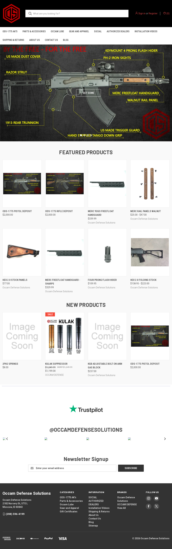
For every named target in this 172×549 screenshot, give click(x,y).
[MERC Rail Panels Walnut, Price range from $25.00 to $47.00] (150, 183)
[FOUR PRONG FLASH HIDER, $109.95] (107, 252)
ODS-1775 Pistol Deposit (17, 211)
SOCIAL (98, 31)
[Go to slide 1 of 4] (3, 89)
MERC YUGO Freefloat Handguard (101, 213)
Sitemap (93, 525)
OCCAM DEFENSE (127, 504)
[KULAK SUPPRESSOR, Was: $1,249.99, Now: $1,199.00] (65, 336)
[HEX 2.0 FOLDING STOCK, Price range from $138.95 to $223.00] (150, 252)
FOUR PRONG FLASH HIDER (102, 279)
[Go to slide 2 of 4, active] (84, 135)
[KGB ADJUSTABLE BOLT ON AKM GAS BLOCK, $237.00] (107, 336)
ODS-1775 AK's (10, 31)
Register (153, 13)
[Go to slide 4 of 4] (91, 135)
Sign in (141, 13)
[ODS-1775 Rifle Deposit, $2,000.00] (65, 183)
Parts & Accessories (34, 31)
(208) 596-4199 (15, 514)
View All (121, 508)
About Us (34, 40)
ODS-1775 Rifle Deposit (59, 211)
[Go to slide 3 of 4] (169, 89)
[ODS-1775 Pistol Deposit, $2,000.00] (22, 183)
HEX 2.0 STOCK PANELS (15, 279)
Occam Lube (57, 31)
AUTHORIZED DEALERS (118, 31)
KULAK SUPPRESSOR (56, 363)
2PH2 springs (10, 363)
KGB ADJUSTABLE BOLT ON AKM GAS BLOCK (105, 365)
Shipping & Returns (13, 40)
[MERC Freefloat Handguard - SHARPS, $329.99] (65, 252)
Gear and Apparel (79, 31)
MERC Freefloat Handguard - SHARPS (62, 281)
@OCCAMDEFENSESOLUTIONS (86, 429)
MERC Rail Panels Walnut (145, 211)
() (167, 13)
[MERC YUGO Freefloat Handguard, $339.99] (107, 183)
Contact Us (51, 40)
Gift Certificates (68, 511)
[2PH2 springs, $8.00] (22, 336)
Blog (65, 40)
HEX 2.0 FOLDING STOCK (143, 279)
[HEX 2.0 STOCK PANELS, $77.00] (22, 252)
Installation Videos (146, 31)
